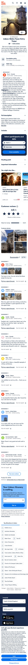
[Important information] (25, 164)
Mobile (4, 614)
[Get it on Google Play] (8, 618)
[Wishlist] (17, 3)
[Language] (21, 3)
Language (5, 597)
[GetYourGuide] (3, 3)
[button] (14, 44)
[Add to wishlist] (19, 174)
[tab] (10, 523)
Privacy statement (5, 516)
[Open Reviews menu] (25, 265)
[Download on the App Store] (8, 623)
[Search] (13, 3)
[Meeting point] (25, 160)
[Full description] (25, 115)
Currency (5, 605)
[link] (11, 187)
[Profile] (25, 3)
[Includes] (25, 130)
